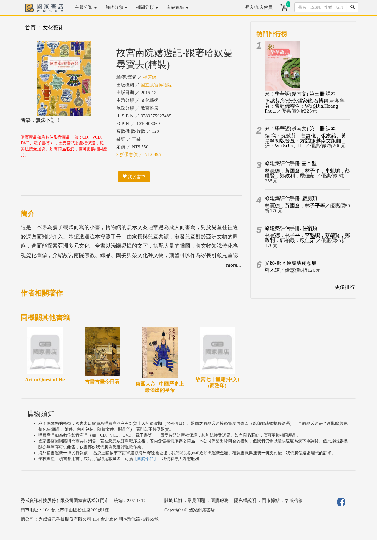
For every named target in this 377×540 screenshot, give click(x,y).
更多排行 (345, 287)
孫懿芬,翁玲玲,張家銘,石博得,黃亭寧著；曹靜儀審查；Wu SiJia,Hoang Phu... (305, 106)
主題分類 (84, 7)
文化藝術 (53, 28)
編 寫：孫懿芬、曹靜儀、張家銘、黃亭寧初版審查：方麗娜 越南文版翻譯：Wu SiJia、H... (305, 141)
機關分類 (145, 7)
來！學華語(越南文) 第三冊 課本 (300, 94)
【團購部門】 (145, 459)
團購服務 (220, 500)
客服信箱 (294, 500)
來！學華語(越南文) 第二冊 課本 (300, 128)
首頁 (30, 28)
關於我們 (173, 500)
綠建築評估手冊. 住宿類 (291, 228)
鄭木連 (272, 270)
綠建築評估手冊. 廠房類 (291, 198)
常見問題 (196, 500)
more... (234, 265)
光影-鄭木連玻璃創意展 (291, 263)
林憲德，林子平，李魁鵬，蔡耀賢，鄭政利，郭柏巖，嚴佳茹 (307, 238)
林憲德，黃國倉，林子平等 (295, 205)
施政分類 (114, 7)
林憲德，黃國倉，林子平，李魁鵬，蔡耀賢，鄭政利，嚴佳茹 (307, 173)
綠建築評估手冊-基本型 (291, 163)
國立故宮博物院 (156, 85)
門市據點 (271, 500)
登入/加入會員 (259, 7)
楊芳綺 (149, 77)
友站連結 (176, 7)
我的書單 (136, 176)
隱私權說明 (245, 500)
